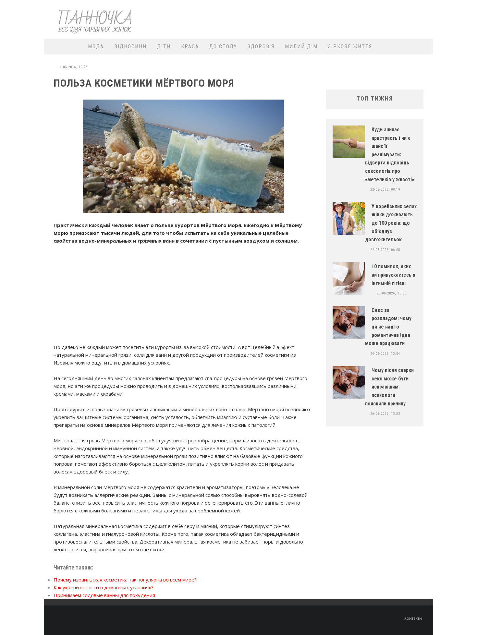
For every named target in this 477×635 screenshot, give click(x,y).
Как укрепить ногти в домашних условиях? (103, 587)
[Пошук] (424, 46)
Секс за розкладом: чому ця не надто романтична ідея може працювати (388, 326)
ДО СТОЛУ (223, 46)
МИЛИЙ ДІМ (301, 46)
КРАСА (190, 46)
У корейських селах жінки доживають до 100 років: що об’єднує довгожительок (391, 223)
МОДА (96, 46)
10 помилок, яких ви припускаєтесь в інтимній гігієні (393, 274)
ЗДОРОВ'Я (261, 46)
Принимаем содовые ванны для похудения (104, 595)
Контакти (413, 618)
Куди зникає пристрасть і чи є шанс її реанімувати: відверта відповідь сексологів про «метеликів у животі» (389, 154)
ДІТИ (164, 46)
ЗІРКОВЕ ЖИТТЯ (350, 46)
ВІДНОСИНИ (130, 46)
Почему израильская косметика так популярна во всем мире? (125, 579)
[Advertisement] (312, 18)
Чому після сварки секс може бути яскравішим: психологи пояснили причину (389, 386)
